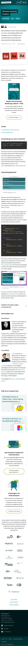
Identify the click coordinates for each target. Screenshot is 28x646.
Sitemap (10, 639)
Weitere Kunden (14, 602)
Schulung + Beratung (14, 511)
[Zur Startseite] (6, 2)
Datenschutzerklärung (17, 639)
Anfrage (19, 2)
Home (2, 8)
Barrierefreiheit (6, 18)
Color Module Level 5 (13, 294)
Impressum (4, 641)
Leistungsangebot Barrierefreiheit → (14, 471)
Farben (18, 18)
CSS (12, 18)
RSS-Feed (6, 628)
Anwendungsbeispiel (7, 132)
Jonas (14, 27)
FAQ (6, 639)
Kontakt (3, 639)
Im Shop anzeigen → (14, 117)
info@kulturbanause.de (9, 622)
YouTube (3, 381)
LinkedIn (18, 379)
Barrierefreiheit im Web (7, 265)
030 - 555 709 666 (9, 620)
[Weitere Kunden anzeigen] (14, 564)
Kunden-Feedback (14, 605)
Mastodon (12, 379)
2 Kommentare (21, 44)
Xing (21, 379)
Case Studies (14, 599)
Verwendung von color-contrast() (10, 130)
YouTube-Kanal (7, 631)
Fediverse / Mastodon (8, 625)
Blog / (5, 8)
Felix (11, 27)
